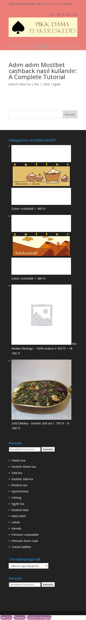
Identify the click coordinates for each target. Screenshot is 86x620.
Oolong (16, 497)
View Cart (6, 617)
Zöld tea (16, 473)
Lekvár (15, 522)
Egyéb (57, 84)
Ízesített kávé (20, 510)
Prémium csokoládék (25, 535)
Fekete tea (18, 460)
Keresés (48, 449)
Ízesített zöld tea (22, 479)
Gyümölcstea (19, 491)
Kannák (16, 528)
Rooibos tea (19, 485)
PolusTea (25, 84)
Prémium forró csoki (24, 541)
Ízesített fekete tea (23, 467)
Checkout (20, 617)
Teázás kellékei (21, 547)
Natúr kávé (18, 516)
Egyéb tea (17, 504)
